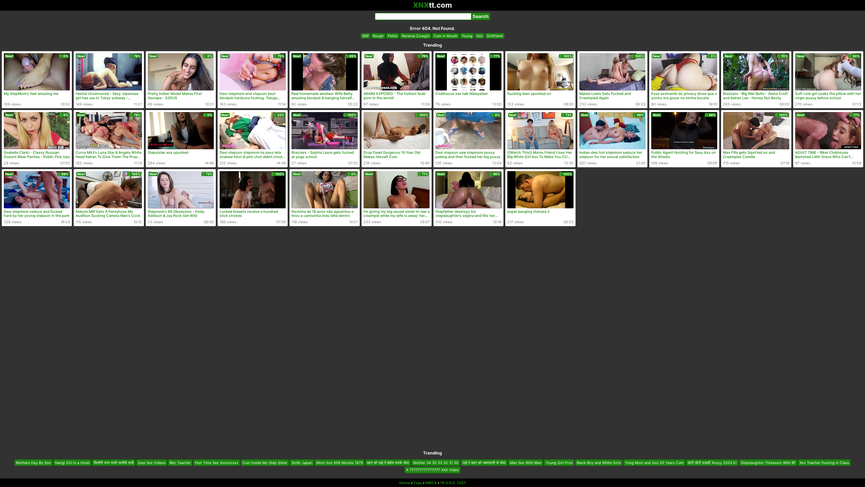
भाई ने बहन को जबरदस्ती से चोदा (484, 462)
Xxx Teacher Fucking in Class (824, 462)
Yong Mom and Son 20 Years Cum (654, 462)
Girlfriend (495, 36)
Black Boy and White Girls (599, 462)
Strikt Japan (301, 462)
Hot (479, 36)
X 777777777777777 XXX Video (432, 470)
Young (467, 36)
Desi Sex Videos (152, 462)
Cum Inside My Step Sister (264, 462)
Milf (365, 36)
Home (404, 483)
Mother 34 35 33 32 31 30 (435, 462)
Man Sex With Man (526, 462)
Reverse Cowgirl (416, 36)
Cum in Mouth (446, 36)
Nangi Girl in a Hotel (72, 462)
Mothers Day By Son (33, 462)
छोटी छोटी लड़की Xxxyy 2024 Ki (712, 462)
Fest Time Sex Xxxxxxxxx (216, 462)
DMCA (431, 483)
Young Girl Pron (559, 462)
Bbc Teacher (180, 462)
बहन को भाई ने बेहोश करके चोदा (388, 462)
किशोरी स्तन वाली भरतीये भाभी (114, 462)
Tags (417, 483)
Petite (393, 36)
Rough (378, 36)
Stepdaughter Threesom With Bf (768, 462)
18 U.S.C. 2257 (453, 483)
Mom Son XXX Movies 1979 (339, 462)
